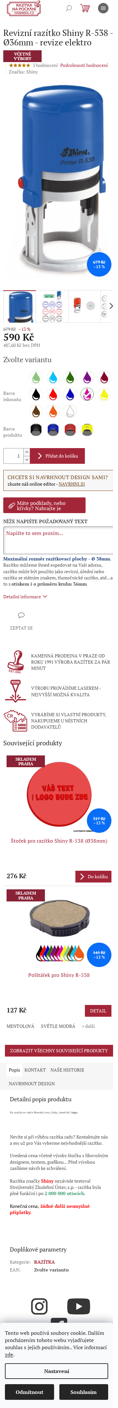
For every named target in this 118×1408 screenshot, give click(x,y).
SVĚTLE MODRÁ (58, 1026)
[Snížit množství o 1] (26, 459)
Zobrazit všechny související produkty (59, 1050)
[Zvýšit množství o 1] (26, 452)
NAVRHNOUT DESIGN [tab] (32, 1083)
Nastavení (56, 1371)
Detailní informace (22, 596)
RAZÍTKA (44, 1262)
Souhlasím (83, 1392)
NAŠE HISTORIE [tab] (67, 1070)
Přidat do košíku (62, 456)
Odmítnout (29, 1392)
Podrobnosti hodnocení (84, 65)
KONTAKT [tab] (35, 1070)
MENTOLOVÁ (20, 1026)
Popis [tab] (14, 1070)
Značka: (23, 72)
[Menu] (103, 8)
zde (9, 1354)
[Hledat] (68, 8)
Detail (98, 1011)
